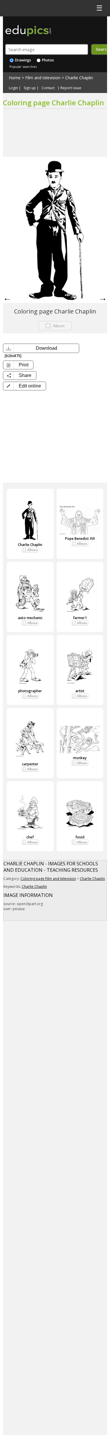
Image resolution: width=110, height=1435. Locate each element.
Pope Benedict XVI (80, 538)
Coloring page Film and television (48, 878)
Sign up (30, 88)
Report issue (70, 88)
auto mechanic (30, 617)
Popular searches (23, 66)
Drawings (22, 60)
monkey (80, 757)
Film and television (42, 77)
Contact (48, 88)
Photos (47, 60)
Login (13, 88)
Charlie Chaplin (79, 77)
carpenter (30, 764)
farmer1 (80, 617)
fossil (79, 837)
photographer (30, 690)
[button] (24, 386)
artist (79, 690)
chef (30, 837)
